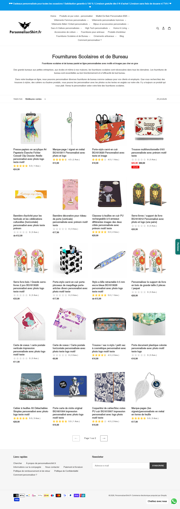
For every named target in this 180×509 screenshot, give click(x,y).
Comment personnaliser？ (25, 475)
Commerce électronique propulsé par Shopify (149, 495)
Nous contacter (52, 467)
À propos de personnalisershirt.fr (41, 463)
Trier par (17, 99)
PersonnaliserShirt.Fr (123, 495)
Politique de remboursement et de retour (31, 471)
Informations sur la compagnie (27, 467)
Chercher (17, 463)
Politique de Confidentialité (66, 471)
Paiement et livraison (73, 467)
